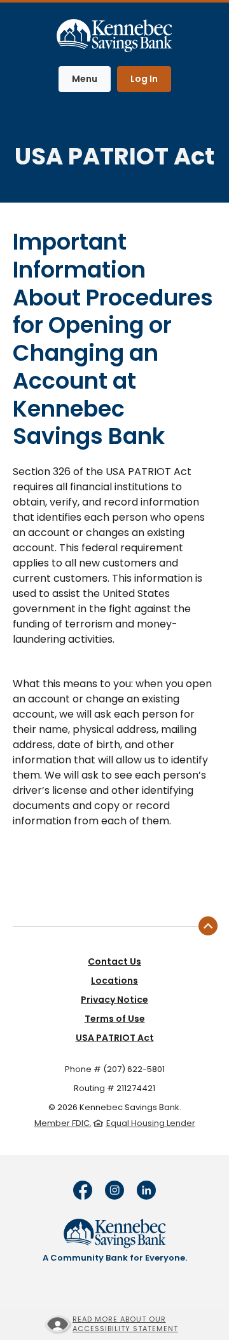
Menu (91, 78)
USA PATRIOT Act (115, 1037)
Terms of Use (115, 1018)
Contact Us (114, 961)
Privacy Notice (114, 999)
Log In (144, 78)
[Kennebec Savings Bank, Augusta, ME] (114, 33)
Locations (114, 980)
